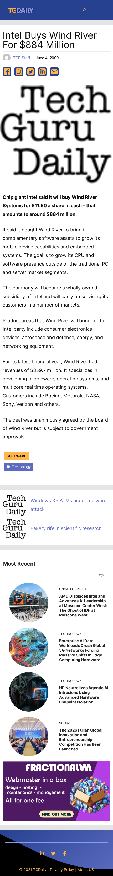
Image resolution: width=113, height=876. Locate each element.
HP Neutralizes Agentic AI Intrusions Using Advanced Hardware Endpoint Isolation (83, 694)
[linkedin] (42, 71)
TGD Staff (21, 57)
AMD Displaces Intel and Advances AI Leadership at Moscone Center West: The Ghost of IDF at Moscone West (83, 606)
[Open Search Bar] (84, 10)
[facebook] (7, 71)
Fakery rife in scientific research (66, 528)
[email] (54, 71)
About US (86, 869)
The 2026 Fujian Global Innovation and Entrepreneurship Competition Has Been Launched (80, 739)
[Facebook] (64, 853)
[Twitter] (53, 853)
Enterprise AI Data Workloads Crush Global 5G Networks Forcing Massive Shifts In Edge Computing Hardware (82, 650)
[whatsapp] (18, 71)
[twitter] (30, 71)
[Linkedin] (42, 853)
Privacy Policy (62, 869)
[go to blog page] (101, 575)
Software (16, 456)
